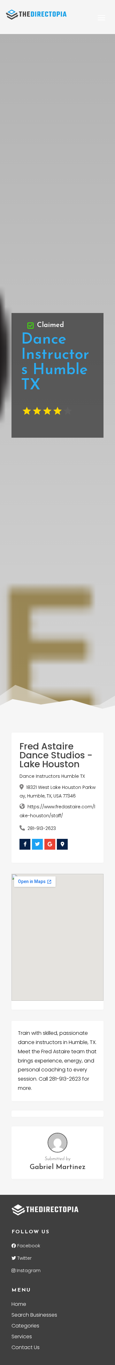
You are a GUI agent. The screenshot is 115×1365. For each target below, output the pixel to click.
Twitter (24, 1258)
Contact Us (26, 1348)
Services (22, 1337)
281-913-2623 (41, 828)
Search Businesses (34, 1316)
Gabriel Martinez (58, 1167)
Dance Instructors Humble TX (52, 776)
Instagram (28, 1270)
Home (19, 1305)
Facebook (28, 1246)
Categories (25, 1326)
